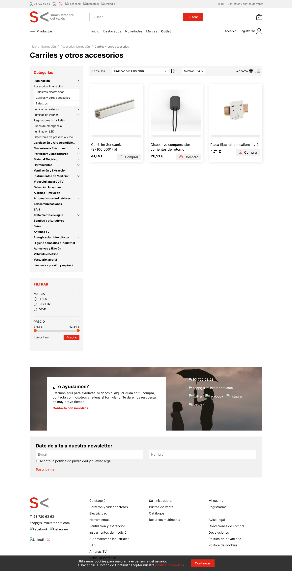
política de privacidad (71, 461)
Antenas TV (98, 551)
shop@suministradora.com (212, 388)
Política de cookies (223, 545)
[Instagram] (91, 3)
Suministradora (160, 501)
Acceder (230, 31)
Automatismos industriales (109, 539)
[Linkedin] (108, 3)
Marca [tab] (39, 294)
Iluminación (49, 46)
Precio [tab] (39, 322)
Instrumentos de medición (108, 532)
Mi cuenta (216, 501)
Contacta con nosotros (70, 408)
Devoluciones (219, 532)
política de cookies (169, 565)
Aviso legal (217, 520)
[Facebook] (73, 3)
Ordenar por (122, 71)
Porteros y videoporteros (108, 507)
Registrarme (247, 31)
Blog (221, 3)
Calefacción (98, 501)
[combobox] (136, 17)
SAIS (92, 545)
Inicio (33, 46)
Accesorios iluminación (76, 46)
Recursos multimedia (164, 520)
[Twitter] (61, 3)
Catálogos (156, 513)
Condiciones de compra (227, 526)
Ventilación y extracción (107, 526)
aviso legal (103, 461)
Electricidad (98, 513)
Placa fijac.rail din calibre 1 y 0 (234, 145)
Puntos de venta (161, 507)
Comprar (131, 157)
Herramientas (99, 520)
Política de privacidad (225, 539)
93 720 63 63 (203, 379)
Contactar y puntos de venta (245, 3)
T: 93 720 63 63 (42, 516)
